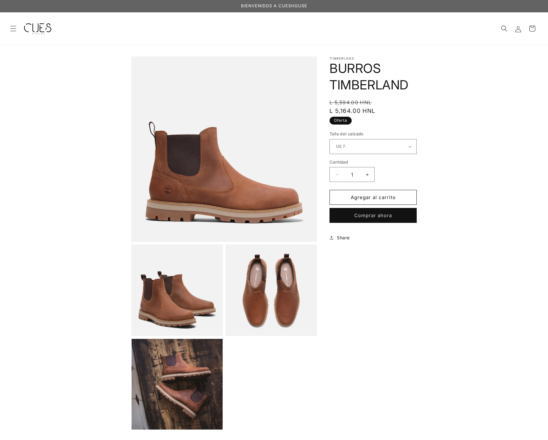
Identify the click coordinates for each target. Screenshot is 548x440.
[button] (13, 29)
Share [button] (343, 237)
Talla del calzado (346, 133)
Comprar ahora (373, 215)
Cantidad (338, 162)
